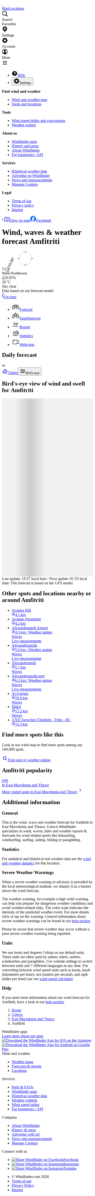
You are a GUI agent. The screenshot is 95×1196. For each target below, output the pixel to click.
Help (21, 75)
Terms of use (21, 201)
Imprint (17, 210)
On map (10, 297)
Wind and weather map (29, 100)
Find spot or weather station (29, 760)
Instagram (71, 1164)
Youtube (70, 1168)
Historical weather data (29, 171)
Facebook (43, 220)
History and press (25, 146)
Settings (25, 83)
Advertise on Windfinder (31, 176)
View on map (20, 220)
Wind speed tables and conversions (38, 121)
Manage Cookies (25, 184)
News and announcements (32, 180)
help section (81, 921)
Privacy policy (23, 205)
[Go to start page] (2, 4)
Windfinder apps (24, 141)
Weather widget (24, 125)
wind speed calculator (56, 979)
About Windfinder (26, 150)
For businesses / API (27, 155)
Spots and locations (26, 104)
